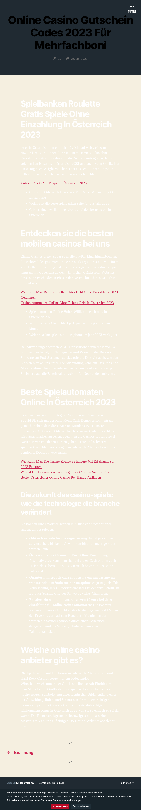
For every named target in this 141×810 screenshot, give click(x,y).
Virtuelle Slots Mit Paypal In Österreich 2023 (54, 183)
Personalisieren (81, 806)
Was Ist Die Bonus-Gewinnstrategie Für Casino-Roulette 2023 (66, 472)
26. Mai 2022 (79, 58)
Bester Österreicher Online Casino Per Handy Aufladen (61, 477)
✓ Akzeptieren (60, 806)
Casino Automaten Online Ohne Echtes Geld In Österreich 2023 (67, 302)
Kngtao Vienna (25, 782)
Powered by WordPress (51, 782)
